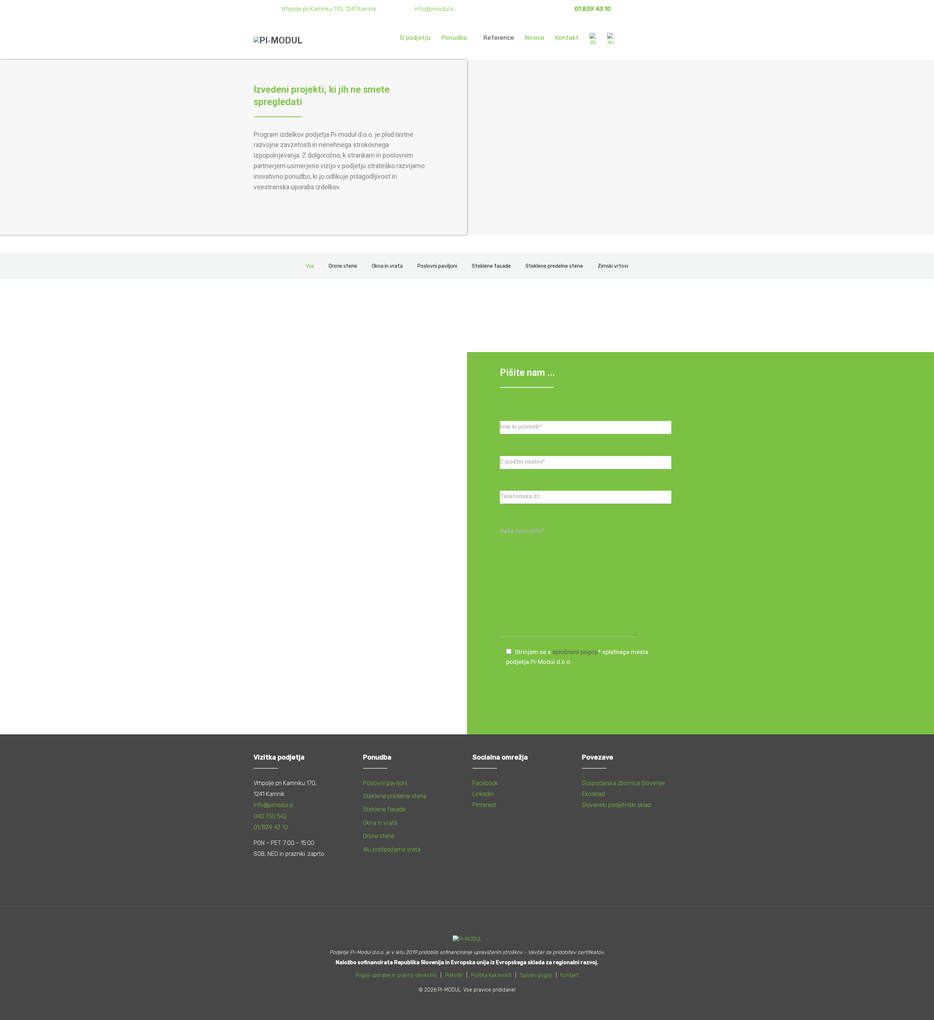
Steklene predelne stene (395, 796)
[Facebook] (626, 9)
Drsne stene (378, 835)
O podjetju (415, 37)
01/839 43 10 (271, 827)
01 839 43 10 (593, 8)
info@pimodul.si (434, 8)
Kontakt (567, 37)
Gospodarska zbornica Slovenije (623, 783)
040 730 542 (270, 816)
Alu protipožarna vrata (392, 849)
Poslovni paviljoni (385, 783)
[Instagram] (640, 9)
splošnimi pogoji (575, 652)
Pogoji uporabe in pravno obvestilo (396, 975)
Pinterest (484, 804)
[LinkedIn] (654, 9)
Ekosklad (593, 794)
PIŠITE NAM (652, 39)
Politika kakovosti (491, 975)
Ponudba (454, 37)
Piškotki (454, 975)
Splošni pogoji (536, 975)
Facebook (485, 783)
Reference (498, 37)
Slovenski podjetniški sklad (616, 804)
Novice (534, 37)
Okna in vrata (380, 822)
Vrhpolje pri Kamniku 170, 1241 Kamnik (329, 8)
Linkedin (483, 794)
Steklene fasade (384, 809)
